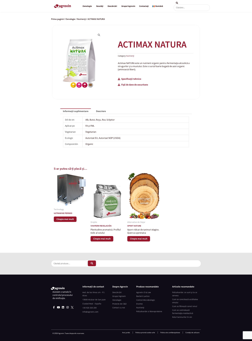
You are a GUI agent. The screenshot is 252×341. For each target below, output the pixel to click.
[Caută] (92, 263)
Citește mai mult (65, 219)
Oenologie (70, 19)
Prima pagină (57, 19)
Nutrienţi (81, 19)
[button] (99, 35)
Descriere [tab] (101, 111)
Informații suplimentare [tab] (75, 111)
